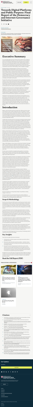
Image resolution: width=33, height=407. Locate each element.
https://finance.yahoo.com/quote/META (17, 332)
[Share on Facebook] (8, 372)
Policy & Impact (14, 34)
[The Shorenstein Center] (7, 2)
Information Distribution (17, 33)
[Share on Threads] (15, 372)
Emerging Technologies (10, 33)
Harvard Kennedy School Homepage (6, 393)
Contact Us (2, 391)
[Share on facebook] (4, 24)
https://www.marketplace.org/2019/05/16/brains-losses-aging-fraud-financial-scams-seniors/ (17, 351)
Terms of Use (2, 405)
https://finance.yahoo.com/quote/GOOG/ (15, 335)
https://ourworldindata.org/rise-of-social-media (13, 318)
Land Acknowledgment (4, 396)
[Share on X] (10, 372)
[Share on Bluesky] (13, 372)
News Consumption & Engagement (6, 34)
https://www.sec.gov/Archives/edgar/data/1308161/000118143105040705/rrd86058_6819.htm (17, 322)
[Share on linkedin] (6, 24)
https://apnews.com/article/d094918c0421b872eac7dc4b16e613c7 (19, 353)
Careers (2, 388)
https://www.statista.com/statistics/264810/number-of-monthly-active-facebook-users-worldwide (16, 330)
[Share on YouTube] (1, 372)
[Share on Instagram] (4, 372)
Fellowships (3, 389)
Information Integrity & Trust (26, 33)
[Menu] (31, 2)
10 (12, 175)
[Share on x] (1, 24)
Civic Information (3, 33)
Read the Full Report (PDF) (12, 258)
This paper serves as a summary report (9, 68)
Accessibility (3, 394)
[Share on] (17, 372)
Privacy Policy (2, 404)
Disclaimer (2, 403)
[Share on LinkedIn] (6, 372)
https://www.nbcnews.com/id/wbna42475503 (16, 324)
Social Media (19, 34)
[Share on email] (8, 24)
